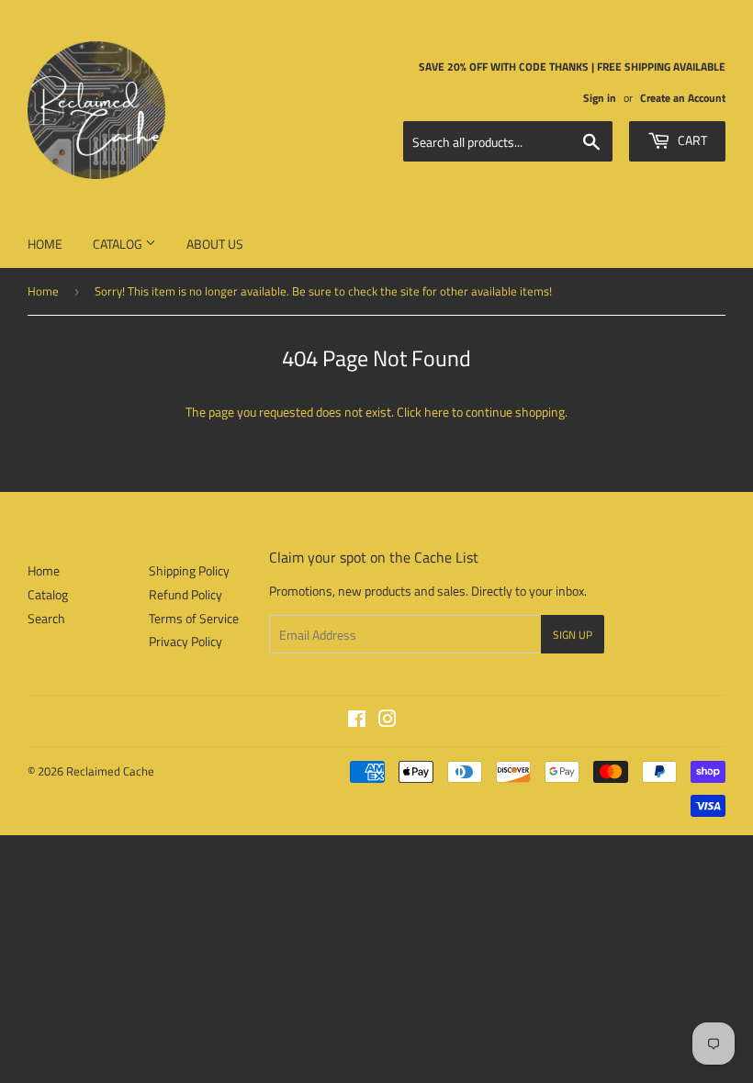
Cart (691, 140)
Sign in (599, 98)
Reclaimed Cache (110, 771)
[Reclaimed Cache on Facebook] (356, 721)
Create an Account (682, 98)
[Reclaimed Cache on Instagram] (387, 721)
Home (45, 243)
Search (46, 618)
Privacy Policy (185, 641)
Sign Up (572, 634)
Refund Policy (185, 594)
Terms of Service (194, 618)
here (436, 411)
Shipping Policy (189, 570)
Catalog (119, 243)
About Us (214, 243)
